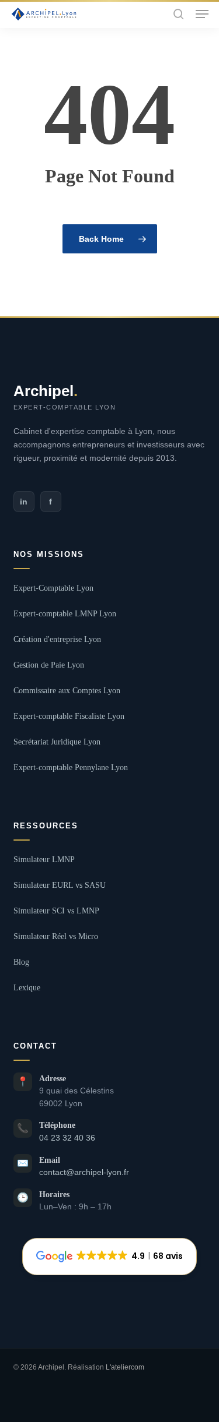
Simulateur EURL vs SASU (59, 885)
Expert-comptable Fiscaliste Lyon (68, 716)
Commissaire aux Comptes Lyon (66, 690)
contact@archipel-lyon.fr (84, 1172)
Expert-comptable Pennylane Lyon (70, 767)
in (23, 501)
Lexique (26, 987)
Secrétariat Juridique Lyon (56, 742)
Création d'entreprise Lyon (57, 639)
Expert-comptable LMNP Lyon (64, 613)
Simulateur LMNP (44, 859)
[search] (179, 14)
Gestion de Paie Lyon (48, 665)
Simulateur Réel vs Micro (55, 936)
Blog (21, 962)
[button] (202, 14)
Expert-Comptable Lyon (53, 588)
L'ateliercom (125, 1367)
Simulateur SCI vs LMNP (56, 910)
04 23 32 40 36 (67, 1138)
